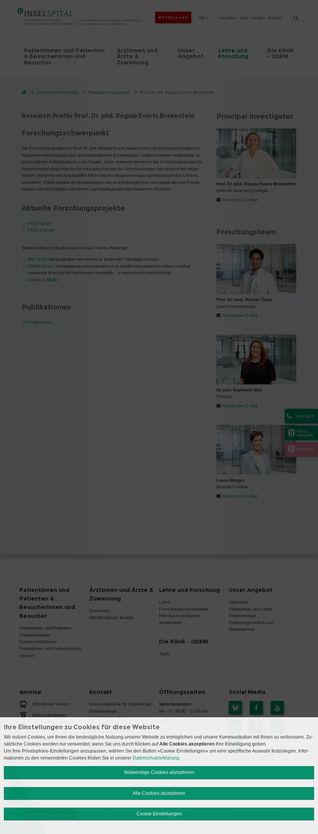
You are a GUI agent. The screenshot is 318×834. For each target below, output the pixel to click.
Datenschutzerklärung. (156, 758)
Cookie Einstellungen (159, 814)
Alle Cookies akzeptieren (159, 793)
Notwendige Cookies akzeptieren (159, 772)
